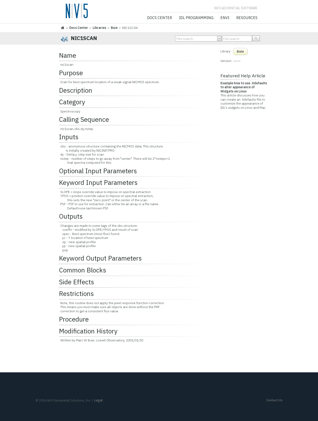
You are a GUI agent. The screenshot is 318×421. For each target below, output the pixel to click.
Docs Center (159, 18)
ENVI (224, 18)
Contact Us (274, 400)
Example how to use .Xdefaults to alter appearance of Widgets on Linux (243, 87)
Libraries (99, 28)
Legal (98, 400)
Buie (114, 28)
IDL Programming (196, 18)
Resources (246, 18)
